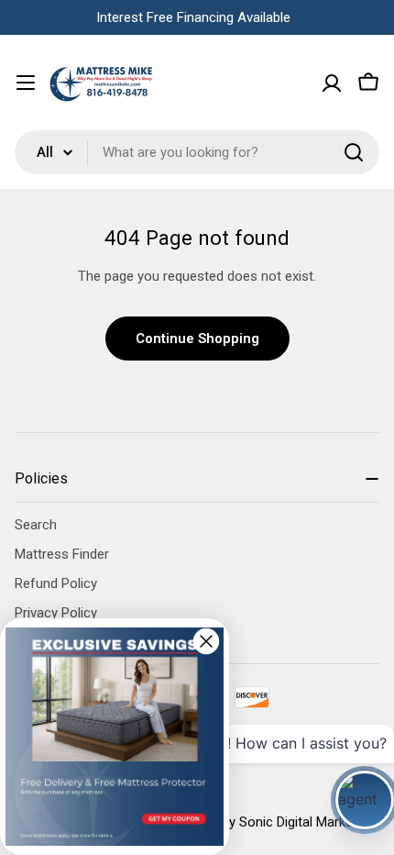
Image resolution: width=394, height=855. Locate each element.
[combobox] (197, 152)
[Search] (354, 152)
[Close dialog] (206, 641)
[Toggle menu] (26, 83)
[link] (114, 736)
